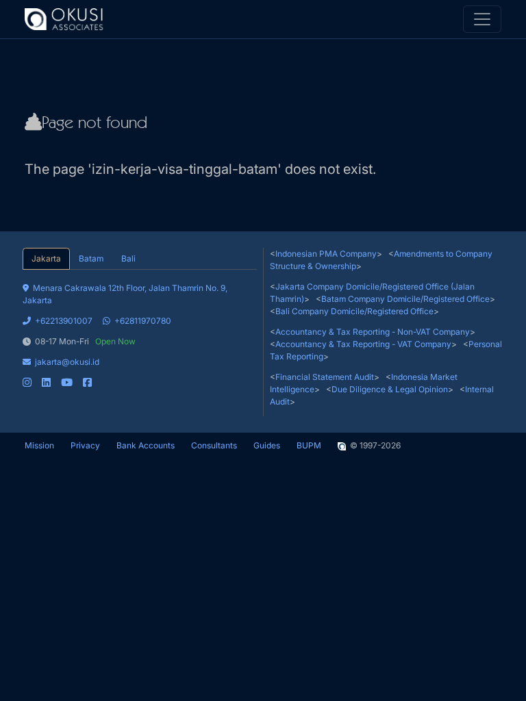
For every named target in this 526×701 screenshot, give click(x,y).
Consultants (214, 445)
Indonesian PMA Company (326, 253)
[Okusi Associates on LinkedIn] (46, 382)
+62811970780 (142, 321)
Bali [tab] (128, 258)
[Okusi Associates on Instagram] (27, 382)
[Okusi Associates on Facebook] (87, 382)
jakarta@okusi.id (67, 362)
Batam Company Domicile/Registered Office (405, 299)
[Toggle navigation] (482, 19)
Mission (39, 445)
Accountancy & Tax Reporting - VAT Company (363, 344)
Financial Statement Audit (324, 377)
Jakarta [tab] (46, 258)
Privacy (85, 445)
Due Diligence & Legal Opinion (389, 389)
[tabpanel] (140, 329)
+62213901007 (63, 321)
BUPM (309, 445)
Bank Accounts (145, 445)
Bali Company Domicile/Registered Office (354, 311)
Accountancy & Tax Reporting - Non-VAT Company (372, 332)
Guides (266, 445)
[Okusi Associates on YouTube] (67, 382)
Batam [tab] (91, 258)
